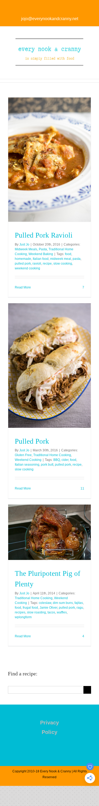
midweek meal (60, 259)
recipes (20, 612)
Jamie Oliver (48, 607)
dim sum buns (63, 603)
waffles (62, 612)
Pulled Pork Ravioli (44, 235)
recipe (47, 263)
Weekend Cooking (28, 460)
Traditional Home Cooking (52, 455)
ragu (80, 607)
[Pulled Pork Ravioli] (49, 159)
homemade (23, 259)
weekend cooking (27, 268)
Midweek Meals (26, 249)
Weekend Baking (41, 254)
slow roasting (36, 612)
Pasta (43, 249)
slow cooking (62, 263)
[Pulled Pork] (49, 365)
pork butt (47, 464)
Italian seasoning (27, 464)
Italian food (41, 259)
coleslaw (45, 603)
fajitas (78, 603)
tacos (51, 612)
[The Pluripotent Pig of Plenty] (49, 532)
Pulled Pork (32, 441)
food (68, 254)
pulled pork (23, 263)
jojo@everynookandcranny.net (49, 18)
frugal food (30, 607)
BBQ (56, 460)
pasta (77, 259)
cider (65, 460)
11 (82, 488)
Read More (23, 287)
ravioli (36, 263)
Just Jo (24, 244)
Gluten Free (23, 455)
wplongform (23, 617)
